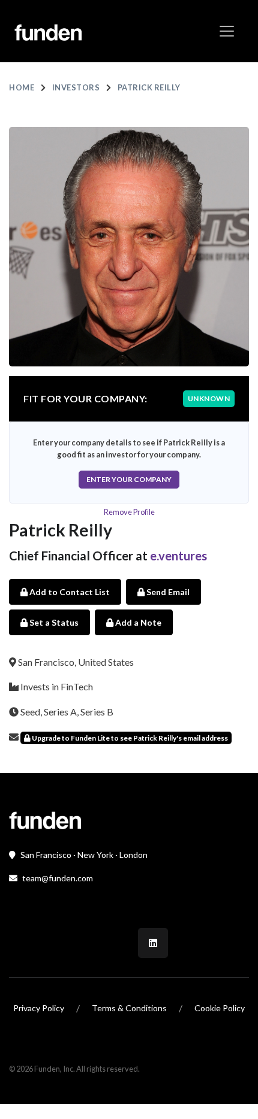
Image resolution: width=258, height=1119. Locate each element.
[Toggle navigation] (227, 31)
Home (21, 87)
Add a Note (137, 622)
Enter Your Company (129, 479)
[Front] (45, 818)
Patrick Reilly (149, 87)
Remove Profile (129, 512)
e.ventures (178, 555)
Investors (76, 87)
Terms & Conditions (129, 1008)
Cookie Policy (219, 1008)
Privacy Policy (38, 1008)
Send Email (167, 592)
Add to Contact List (69, 592)
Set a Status (53, 622)
